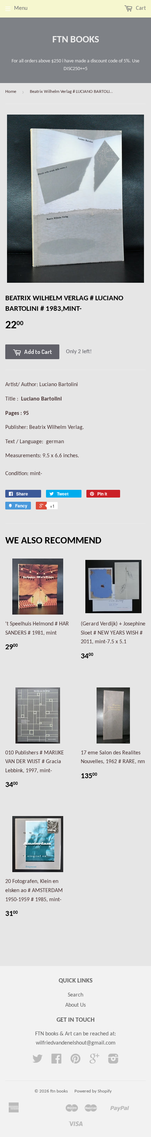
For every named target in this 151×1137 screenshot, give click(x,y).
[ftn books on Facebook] (56, 1061)
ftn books (75, 40)
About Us (75, 1005)
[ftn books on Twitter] (37, 1061)
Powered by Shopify (93, 1091)
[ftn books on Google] (94, 1061)
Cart (140, 8)
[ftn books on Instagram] (113, 1061)
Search (75, 995)
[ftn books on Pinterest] (75, 1061)
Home (10, 91)
